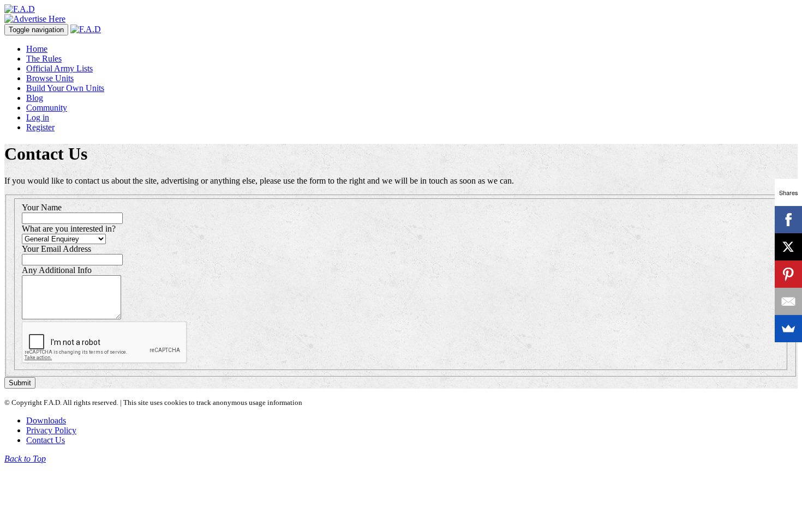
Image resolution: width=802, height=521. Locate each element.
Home (36, 48)
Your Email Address (56, 248)
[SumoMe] (788, 328)
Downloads (46, 420)
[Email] (788, 301)
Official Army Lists (59, 68)
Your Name (42, 207)
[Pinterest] (788, 274)
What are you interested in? (69, 228)
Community (46, 107)
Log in (37, 117)
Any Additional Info (57, 270)
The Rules (44, 58)
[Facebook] (788, 219)
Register (40, 127)
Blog (34, 97)
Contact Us (45, 440)
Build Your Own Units (65, 88)
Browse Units (50, 78)
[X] (788, 246)
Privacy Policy (51, 430)
